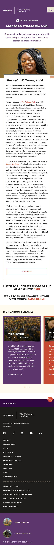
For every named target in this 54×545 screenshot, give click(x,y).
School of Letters (21, 522)
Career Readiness (12, 164)
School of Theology (22, 534)
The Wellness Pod (28, 102)
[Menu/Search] (50, 9)
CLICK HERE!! (36, 298)
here (37, 288)
